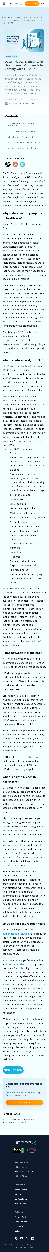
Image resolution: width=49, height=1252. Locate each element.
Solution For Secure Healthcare (22, 148)
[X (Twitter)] (27, 1238)
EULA (17, 1231)
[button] (4, 3)
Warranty (19, 1226)
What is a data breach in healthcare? (24, 142)
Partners (19, 1194)
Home (4, 18)
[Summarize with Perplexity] (22, 164)
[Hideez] (24, 1143)
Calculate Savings (24, 1102)
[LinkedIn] (32, 1238)
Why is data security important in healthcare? (23, 124)
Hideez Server (21, 1167)
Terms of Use (21, 1221)
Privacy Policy (21, 1217)
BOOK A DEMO (32, 4)
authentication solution (16, 933)
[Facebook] (16, 1238)
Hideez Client (21, 1176)
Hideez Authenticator (24, 1171)
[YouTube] (21, 1238)
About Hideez (21, 1189)
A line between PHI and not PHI (22, 137)
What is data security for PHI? (21, 131)
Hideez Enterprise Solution (20, 964)
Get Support (20, 1203)
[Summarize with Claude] (15, 164)
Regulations (11, 56)
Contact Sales (21, 1199)
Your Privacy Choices (24, 1247)
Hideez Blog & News (18, 18)
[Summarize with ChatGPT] (8, 164)
